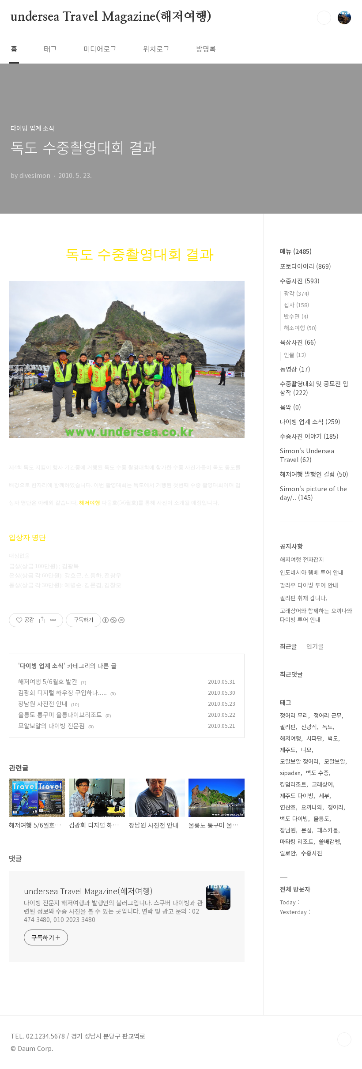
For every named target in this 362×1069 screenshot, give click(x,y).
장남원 (288, 830)
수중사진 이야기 (309, 436)
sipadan (290, 772)
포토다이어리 (305, 266)
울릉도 (321, 818)
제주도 (288, 749)
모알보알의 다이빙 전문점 (51, 725)
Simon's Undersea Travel (307, 455)
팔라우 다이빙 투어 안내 (309, 585)
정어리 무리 (294, 715)
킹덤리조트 (293, 784)
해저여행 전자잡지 (302, 559)
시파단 (314, 738)
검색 (324, 17)
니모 (306, 749)
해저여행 (290, 738)
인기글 (315, 646)
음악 (290, 407)
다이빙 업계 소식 (42, 665)
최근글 (288, 646)
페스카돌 (327, 830)
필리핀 (288, 727)
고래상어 (322, 784)
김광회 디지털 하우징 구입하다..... (62, 692)
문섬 (306, 830)
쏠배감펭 (329, 841)
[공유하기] (42, 620)
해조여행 (300, 328)
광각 (296, 293)
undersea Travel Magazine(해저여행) (111, 17)
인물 (295, 354)
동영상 (295, 369)
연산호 (288, 807)
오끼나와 (311, 807)
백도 (333, 738)
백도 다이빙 (294, 818)
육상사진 (298, 342)
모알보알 (334, 761)
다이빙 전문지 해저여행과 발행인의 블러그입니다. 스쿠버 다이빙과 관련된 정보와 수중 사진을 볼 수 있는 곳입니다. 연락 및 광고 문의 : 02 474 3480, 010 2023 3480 (113, 911)
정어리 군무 (327, 715)
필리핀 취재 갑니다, (304, 598)
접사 (296, 305)
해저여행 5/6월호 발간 (47, 681)
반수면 (296, 316)
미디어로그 (100, 48)
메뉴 (296, 251)
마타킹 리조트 (296, 841)
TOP (344, 1039)
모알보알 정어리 (299, 761)
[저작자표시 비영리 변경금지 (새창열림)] (113, 620)
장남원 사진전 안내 (43, 703)
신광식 (309, 727)
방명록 (206, 48)
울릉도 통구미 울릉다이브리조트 (60, 714)
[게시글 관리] (53, 620)
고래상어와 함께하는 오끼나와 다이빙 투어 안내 (316, 615)
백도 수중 (317, 772)
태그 (50, 48)
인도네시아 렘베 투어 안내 (311, 572)
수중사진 (300, 280)
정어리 (335, 807)
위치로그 (156, 48)
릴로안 (288, 853)
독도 (327, 727)
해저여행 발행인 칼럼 (314, 474)
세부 (324, 795)
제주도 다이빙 (296, 795)
